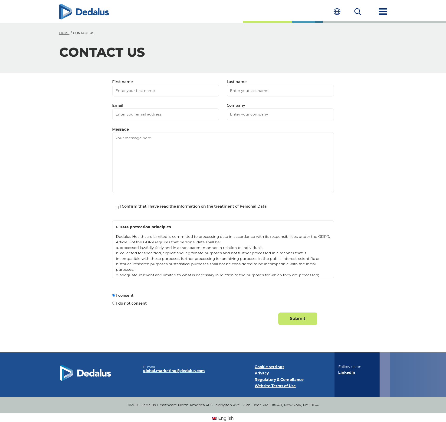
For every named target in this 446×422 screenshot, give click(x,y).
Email (117, 105)
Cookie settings (269, 367)
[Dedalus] (84, 11)
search (357, 11)
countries (336, 11)
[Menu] (383, 11)
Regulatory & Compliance (279, 379)
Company (236, 105)
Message (120, 129)
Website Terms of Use (275, 386)
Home (64, 33)
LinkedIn (346, 372)
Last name (237, 82)
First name (122, 82)
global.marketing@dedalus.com (174, 371)
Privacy (262, 373)
